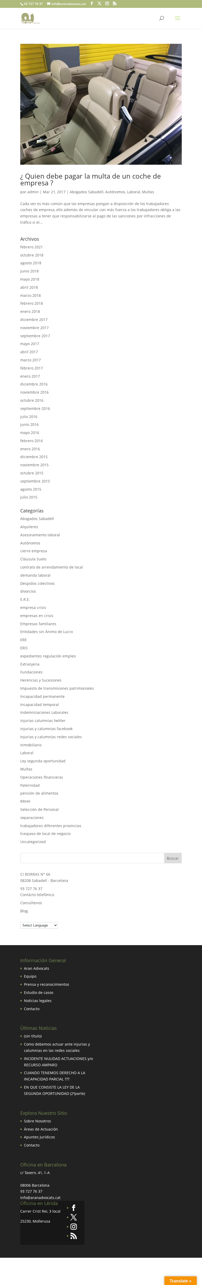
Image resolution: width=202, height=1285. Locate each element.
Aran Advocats (36, 968)
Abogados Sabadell (86, 191)
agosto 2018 (30, 262)
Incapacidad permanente (42, 696)
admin (33, 191)
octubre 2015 (31, 472)
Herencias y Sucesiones (41, 680)
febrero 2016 (31, 440)
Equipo (30, 976)
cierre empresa (33, 550)
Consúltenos (31, 902)
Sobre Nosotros (37, 1120)
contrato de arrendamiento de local (51, 567)
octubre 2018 (31, 255)
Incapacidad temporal (39, 704)
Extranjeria (29, 664)
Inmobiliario (31, 744)
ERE (23, 639)
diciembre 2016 (34, 384)
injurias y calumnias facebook (46, 728)
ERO (24, 647)
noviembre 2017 (34, 327)
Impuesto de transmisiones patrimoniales (57, 688)
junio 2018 (29, 271)
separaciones (32, 817)
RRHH (25, 801)
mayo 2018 (29, 279)
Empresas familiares (38, 623)
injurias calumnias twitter (42, 720)
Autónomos (115, 191)
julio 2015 (28, 497)
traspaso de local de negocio (45, 833)
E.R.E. (25, 599)
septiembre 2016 (35, 408)
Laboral (133, 191)
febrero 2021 (31, 246)
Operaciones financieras (41, 777)
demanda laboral (35, 575)
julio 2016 (28, 416)
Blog (24, 910)
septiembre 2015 (35, 481)
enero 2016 (30, 448)
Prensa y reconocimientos (46, 984)
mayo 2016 (29, 432)
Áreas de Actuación (41, 1129)
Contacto (31, 1008)
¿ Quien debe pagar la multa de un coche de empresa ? (90, 179)
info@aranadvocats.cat (40, 1197)
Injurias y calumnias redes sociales (51, 736)
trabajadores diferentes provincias (50, 825)
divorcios (28, 591)
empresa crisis (33, 607)
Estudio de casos (38, 992)
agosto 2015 (30, 489)
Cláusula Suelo (33, 558)
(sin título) (33, 1036)
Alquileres (29, 526)
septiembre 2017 (35, 335)
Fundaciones (31, 672)
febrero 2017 (31, 368)
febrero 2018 (31, 303)
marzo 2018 (30, 295)
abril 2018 (29, 287)
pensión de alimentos (39, 793)
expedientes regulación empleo (48, 656)
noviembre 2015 (34, 464)
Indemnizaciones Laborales (44, 712)
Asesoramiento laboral (40, 534)
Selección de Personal (39, 809)
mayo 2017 (29, 343)
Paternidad (30, 785)
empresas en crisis (36, 615)
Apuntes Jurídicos (39, 1136)
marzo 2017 (30, 359)
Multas (148, 191)
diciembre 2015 (34, 456)
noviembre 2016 (34, 392)
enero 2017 (30, 376)
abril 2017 (29, 351)
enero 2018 (30, 311)
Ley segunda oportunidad (42, 760)
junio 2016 (29, 424)
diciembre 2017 (34, 319)
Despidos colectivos (37, 583)
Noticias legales (38, 1000)
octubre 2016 (31, 400)
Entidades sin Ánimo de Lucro (46, 631)
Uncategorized (33, 841)
